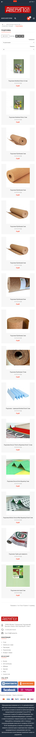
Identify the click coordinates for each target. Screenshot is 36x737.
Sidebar (6, 36)
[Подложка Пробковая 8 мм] (18, 285)
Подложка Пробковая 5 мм (18, 226)
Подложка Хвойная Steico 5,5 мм (18, 81)
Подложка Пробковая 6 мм (18, 263)
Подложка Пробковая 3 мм (18, 153)
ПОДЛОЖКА (19, 26)
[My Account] (2, 1)
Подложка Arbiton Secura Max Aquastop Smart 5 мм (18, 517)
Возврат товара (7, 652)
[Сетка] (16, 36)
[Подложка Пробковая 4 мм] (18, 175)
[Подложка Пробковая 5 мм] (18, 212)
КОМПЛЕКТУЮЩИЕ (7, 26)
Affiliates (5, 666)
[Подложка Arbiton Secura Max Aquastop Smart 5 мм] (18, 503)
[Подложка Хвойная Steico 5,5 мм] (18, 66)
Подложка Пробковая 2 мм (18, 335)
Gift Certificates (7, 664)
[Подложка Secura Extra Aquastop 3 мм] (18, 467)
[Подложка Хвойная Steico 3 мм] (18, 103)
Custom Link (6, 674)
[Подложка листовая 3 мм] (18, 576)
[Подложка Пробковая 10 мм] (18, 357)
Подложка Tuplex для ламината (18, 554)
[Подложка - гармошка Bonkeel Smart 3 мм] (18, 394)
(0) (21, 83)
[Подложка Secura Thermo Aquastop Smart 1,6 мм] (18, 430)
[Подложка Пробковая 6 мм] (18, 248)
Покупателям (7, 650)
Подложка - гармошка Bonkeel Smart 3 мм (18, 408)
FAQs (4, 671)
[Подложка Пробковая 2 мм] (18, 321)
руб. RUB (31, 1)
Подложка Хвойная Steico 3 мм (18, 117)
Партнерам (6, 647)
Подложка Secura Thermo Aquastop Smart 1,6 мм (18, 445)
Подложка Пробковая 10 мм (18, 372)
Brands (5, 661)
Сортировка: (32, 39)
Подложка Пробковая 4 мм (18, 190)
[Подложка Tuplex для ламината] (18, 539)
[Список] (19, 36)
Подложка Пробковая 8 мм (18, 299)
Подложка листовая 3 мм (18, 590)
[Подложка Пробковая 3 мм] (18, 139)
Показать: (32, 46)
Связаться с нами (8, 645)
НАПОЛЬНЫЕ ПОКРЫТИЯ (13, 24)
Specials (5, 669)
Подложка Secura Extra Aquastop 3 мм (18, 481)
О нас (4, 642)
